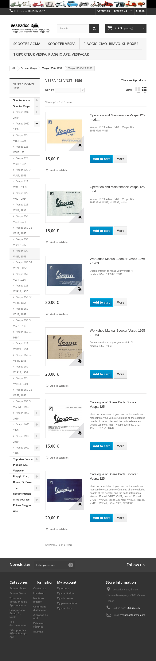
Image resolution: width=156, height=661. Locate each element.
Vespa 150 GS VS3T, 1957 (22, 300)
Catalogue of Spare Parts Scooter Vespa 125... (114, 404)
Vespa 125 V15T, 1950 (20, 138)
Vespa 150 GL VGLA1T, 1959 (22, 404)
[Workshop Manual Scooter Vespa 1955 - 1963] (64, 275)
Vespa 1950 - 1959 (22, 126)
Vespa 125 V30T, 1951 (20, 149)
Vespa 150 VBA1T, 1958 (20, 369)
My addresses (65, 598)
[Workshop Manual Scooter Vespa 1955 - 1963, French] (64, 346)
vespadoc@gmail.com (132, 615)
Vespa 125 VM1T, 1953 (20, 184)
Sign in (140, 10)
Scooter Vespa (62, 43)
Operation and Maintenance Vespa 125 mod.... (117, 117)
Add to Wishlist (58, 170)
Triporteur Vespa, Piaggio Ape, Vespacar (51, 54)
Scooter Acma (26, 43)
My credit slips (65, 593)
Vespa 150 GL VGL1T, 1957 (22, 323)
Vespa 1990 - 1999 (22, 450)
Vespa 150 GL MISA (22, 334)
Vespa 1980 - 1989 (22, 439)
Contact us (103, 10)
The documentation (22, 491)
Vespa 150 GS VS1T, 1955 (22, 230)
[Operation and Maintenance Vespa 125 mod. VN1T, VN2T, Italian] (64, 203)
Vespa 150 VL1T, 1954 (20, 219)
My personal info (67, 603)
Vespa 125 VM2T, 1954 (20, 196)
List (144, 92)
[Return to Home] (13, 68)
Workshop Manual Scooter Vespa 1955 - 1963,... (117, 333)
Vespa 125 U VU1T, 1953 (21, 172)
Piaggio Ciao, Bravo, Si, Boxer (110, 43)
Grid (138, 92)
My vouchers (64, 608)
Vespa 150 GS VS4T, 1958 (22, 358)
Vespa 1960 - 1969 (22, 416)
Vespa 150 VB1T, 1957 (20, 311)
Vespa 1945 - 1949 (22, 115)
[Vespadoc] (30, 28)
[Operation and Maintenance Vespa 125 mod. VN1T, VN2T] (64, 131)
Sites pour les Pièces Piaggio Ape (22, 505)
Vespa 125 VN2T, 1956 (20, 253)
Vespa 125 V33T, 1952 (20, 161)
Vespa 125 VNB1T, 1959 (20, 381)
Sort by (49, 89)
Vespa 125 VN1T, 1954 (20, 207)
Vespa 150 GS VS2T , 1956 (22, 265)
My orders (63, 588)
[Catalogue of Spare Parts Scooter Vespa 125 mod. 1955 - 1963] (64, 490)
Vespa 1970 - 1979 (22, 427)
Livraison (38, 593)
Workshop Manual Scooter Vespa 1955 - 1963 (117, 261)
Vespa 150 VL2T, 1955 (20, 242)
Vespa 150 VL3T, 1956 (20, 277)
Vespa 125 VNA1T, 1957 (20, 288)
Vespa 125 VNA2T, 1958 (20, 346)
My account (66, 582)
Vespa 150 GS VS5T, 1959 (22, 392)
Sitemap (38, 631)
